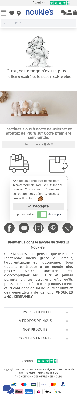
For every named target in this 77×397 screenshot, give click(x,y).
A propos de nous (35, 321)
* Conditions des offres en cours (38, 376)
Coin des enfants (35, 338)
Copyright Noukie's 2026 (18, 369)
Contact (30, 373)
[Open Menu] (3, 13)
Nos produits (35, 329)
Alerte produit (46, 373)
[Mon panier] (75, 13)
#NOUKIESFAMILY (18, 297)
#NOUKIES (64, 292)
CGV (61, 369)
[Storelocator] (19, 14)
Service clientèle (35, 312)
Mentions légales (45, 369)
